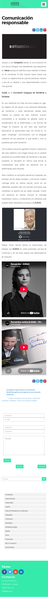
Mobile (7, 531)
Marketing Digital (11, 527)
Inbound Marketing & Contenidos (16, 511)
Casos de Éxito (10, 499)
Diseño (7, 507)
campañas (17, 398)
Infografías (8, 515)
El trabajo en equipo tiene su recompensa (20, 390)
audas (11, 398)
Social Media (9, 547)
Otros (7, 535)
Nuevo (41, 466)
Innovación (9, 519)
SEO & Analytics (10, 543)
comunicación (27, 398)
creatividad (36, 398)
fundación (5, 401)
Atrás (20, 466)
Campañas (9, 494)
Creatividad (9, 503)
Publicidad (9, 539)
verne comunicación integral (27, 401)
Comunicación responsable (17, 20)
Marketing (12, 401)
